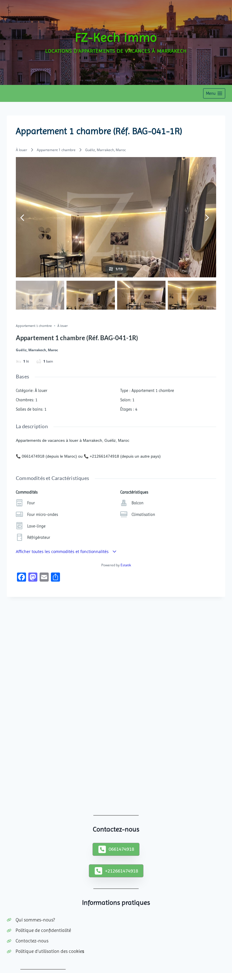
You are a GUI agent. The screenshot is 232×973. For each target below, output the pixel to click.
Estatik (126, 565)
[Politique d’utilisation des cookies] (45, 951)
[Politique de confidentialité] (39, 930)
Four (31, 503)
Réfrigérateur (38, 537)
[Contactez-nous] (27, 941)
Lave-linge (36, 526)
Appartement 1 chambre (56, 149)
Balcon (137, 503)
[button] (116, 849)
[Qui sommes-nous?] (31, 920)
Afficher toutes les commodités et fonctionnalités (63, 551)
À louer (21, 149)
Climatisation (143, 514)
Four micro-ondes (42, 514)
